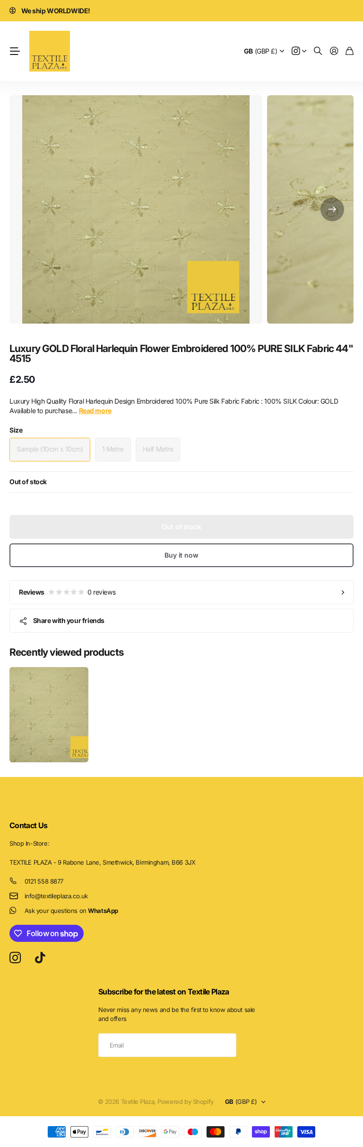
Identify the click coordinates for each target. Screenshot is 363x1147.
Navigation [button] (14, 51)
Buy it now (181, 555)
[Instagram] (15, 958)
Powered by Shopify (185, 1101)
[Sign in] (334, 51)
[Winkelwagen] (350, 51)
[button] (332, 209)
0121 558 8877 (44, 881)
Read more (95, 410)
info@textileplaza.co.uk (56, 896)
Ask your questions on (71, 910)
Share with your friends (68, 620)
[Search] (318, 51)
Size (15, 430)
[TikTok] (40, 958)
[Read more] (299, 51)
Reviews (67, 592)
